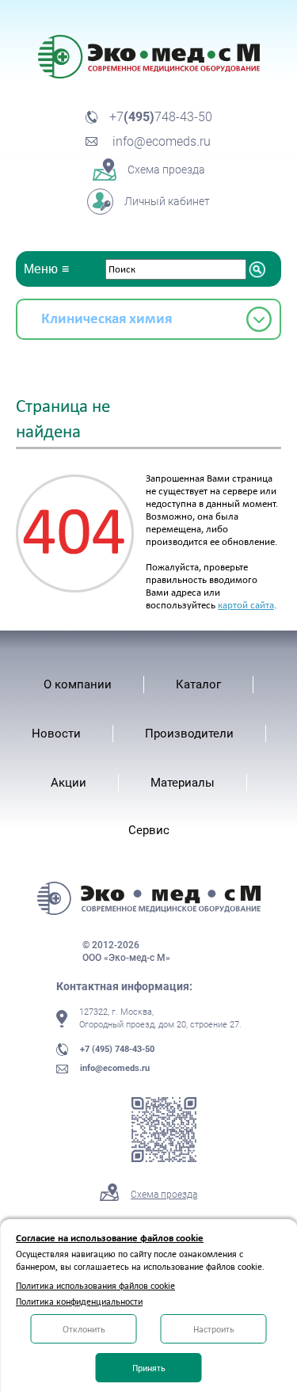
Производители (189, 733)
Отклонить (84, 1329)
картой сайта (246, 605)
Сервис (148, 830)
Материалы (182, 783)
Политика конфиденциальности (79, 1301)
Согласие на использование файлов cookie (110, 1237)
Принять (149, 1368)
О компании (78, 684)
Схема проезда (164, 1194)
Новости (56, 733)
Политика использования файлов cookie (95, 1285)
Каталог (198, 684)
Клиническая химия (106, 318)
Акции (68, 783)
